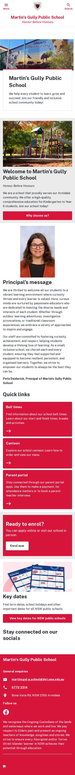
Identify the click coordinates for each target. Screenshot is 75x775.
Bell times (14, 407)
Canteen (13, 443)
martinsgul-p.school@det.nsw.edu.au (38, 679)
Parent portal (17, 475)
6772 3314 (19, 687)
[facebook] (6, 714)
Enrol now (17, 546)
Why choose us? (37, 215)
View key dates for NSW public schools (37, 618)
